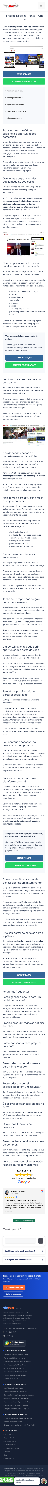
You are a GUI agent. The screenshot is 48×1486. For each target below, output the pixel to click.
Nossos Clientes (10, 1438)
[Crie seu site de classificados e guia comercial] (11, 5)
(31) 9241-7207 (11, 1332)
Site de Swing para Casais (13, 1422)
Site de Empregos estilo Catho (15, 1375)
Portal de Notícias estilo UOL (14, 1368)
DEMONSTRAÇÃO (24, 74)
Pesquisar (41, 1242)
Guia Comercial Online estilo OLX (15, 1372)
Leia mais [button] (8, 1211)
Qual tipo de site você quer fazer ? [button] (20, 1251)
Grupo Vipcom (9, 1458)
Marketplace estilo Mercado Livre (15, 1365)
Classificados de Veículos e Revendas (17, 1362)
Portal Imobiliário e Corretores (14, 1358)
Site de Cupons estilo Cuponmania (16, 1398)
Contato (7, 1452)
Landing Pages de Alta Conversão (16, 1405)
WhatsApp (9, 1336)
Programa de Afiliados (11, 1448)
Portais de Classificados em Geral (16, 1355)
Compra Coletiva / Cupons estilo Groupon (19, 1395)
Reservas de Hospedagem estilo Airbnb (18, 1402)
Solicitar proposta (13, 1294)
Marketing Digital (10, 1441)
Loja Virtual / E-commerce (13, 1388)
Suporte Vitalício (10, 1445)
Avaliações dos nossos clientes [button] (18, 1259)
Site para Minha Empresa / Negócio (16, 1409)
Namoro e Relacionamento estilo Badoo (18, 1418)
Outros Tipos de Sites (11, 1379)
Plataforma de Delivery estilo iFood (16, 1392)
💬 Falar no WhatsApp (14, 1288)
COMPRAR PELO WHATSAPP (24, 81)
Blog (5, 1455)
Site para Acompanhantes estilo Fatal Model (19, 1425)
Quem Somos (9, 1434)
